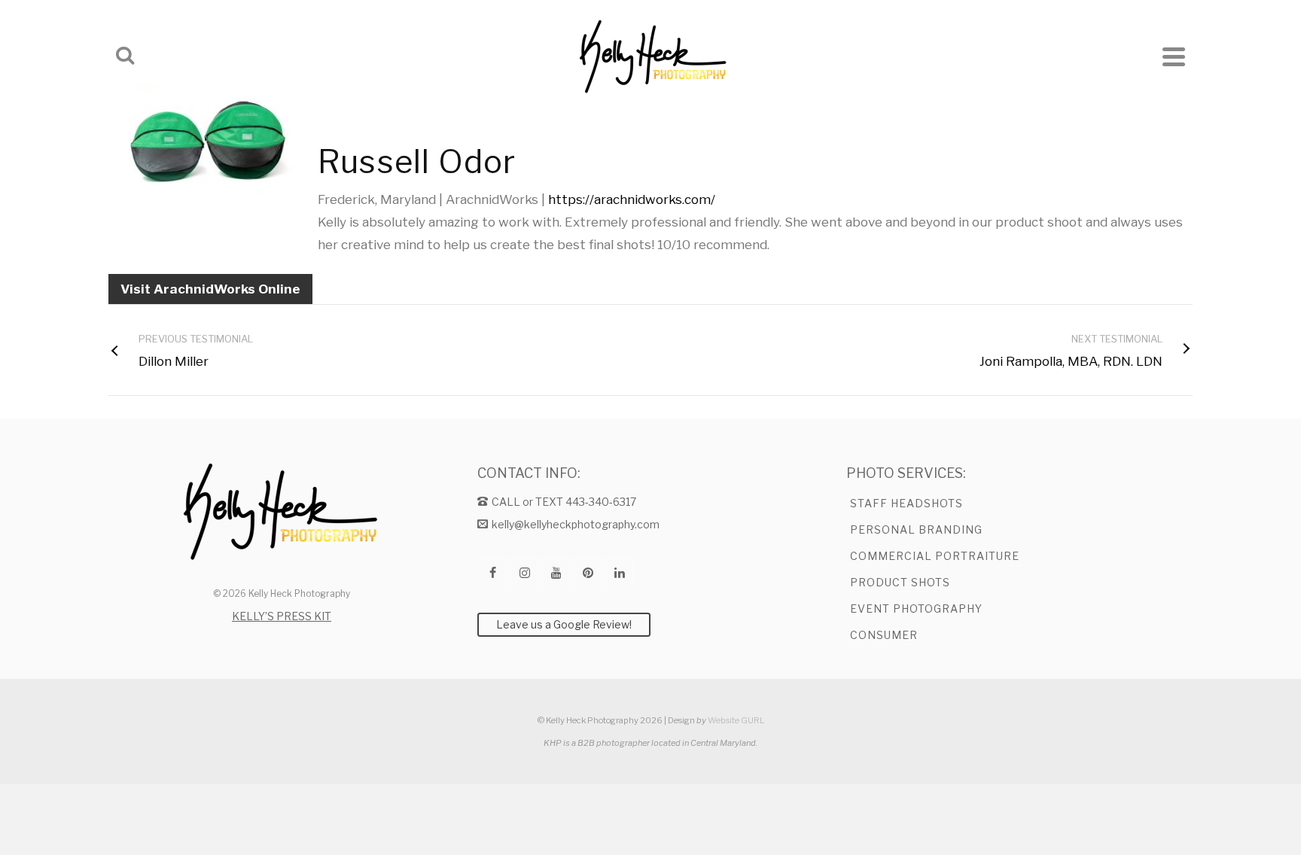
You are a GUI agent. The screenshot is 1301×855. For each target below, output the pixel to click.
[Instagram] (524, 572)
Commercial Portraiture (934, 555)
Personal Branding (916, 529)
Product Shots (900, 582)
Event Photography (916, 608)
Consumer (884, 634)
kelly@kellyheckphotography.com (576, 524)
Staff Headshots (906, 503)
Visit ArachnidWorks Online (210, 289)
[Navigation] (1174, 56)
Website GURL (736, 720)
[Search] (125, 56)
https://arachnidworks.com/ (631, 199)
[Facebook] (493, 572)
